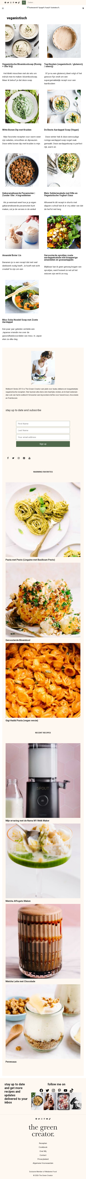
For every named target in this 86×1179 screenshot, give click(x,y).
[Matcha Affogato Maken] (43, 861)
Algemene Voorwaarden (43, 1163)
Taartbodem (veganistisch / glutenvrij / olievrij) (63, 65)
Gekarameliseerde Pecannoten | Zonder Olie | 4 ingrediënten (18, 194)
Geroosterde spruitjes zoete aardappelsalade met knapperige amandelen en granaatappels (61, 257)
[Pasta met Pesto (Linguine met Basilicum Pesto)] (43, 520)
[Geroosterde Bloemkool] (43, 600)
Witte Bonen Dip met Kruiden (16, 129)
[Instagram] (18, 458)
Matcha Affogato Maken (18, 901)
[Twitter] (13, 458)
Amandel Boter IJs (11, 255)
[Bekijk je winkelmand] (83, 8)
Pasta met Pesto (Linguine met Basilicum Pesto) (30, 559)
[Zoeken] (24, 3)
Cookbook (43, 1147)
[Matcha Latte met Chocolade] (43, 942)
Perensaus (11, 1061)
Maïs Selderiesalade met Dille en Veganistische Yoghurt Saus (60, 194)
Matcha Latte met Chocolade (20, 981)
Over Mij (43, 1151)
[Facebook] (8, 458)
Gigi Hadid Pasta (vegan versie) (22, 720)
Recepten (43, 1143)
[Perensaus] (43, 1022)
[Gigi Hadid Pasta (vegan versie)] (43, 681)
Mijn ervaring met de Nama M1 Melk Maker (27, 820)
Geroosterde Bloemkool (18, 640)
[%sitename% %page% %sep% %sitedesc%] (43, 8)
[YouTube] (29, 458)
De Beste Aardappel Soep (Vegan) (61, 129)
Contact (43, 1155)
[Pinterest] (24, 458)
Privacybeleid (43, 1159)
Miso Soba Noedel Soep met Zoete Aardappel (20, 320)
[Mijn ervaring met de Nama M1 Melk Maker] (43, 781)
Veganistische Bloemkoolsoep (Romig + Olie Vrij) (21, 65)
